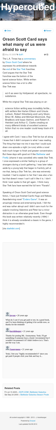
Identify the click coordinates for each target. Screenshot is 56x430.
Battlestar (41, 154)
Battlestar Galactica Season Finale (34, 394)
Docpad (32, 421)
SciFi (21, 54)
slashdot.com (13, 228)
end (8, 69)
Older (8, 30)
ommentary (30, 58)
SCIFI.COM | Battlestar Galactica (32, 392)
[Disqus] (28, 276)
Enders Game (29, 199)
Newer (48, 30)
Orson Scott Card (13, 62)
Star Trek (21, 69)
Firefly (5, 157)
